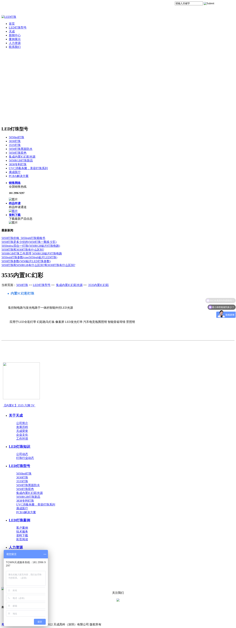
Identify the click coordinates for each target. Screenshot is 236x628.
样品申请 (15, 203)
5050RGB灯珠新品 (21, 160)
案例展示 (15, 39)
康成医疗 (15, 172)
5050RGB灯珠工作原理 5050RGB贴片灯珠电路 (31, 253)
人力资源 (15, 43)
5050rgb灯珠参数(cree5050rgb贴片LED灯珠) (29, 257)
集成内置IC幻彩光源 (22, 156)
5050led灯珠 (16, 137)
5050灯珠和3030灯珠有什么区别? (22, 249)
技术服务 (22, 531)
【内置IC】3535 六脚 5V (19, 405)
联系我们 (15, 46)
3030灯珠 (15, 141)
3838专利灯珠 (18, 164)
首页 (12, 23)
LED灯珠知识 (19, 446)
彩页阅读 (22, 539)
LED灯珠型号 (18, 27)
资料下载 (15, 214)
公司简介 (22, 423)
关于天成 (16, 415)
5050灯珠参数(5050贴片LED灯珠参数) (26, 261)
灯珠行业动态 (25, 457)
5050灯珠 (22, 285)
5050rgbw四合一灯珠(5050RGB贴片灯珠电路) (30, 245)
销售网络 (15, 182)
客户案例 (22, 527)
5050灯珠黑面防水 (20, 148)
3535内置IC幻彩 (98, 285)
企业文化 (22, 434)
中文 (220, 4)
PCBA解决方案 (19, 176)
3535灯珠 (15, 145)
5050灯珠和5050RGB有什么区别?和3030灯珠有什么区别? (38, 265)
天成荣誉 (22, 430)
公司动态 (22, 454)
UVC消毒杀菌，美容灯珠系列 (28, 168)
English (230, 4)
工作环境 (22, 438)
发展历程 (22, 427)
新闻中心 (15, 35)
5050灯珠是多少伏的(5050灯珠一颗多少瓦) (28, 241)
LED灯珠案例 (19, 520)
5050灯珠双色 (18, 152)
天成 (12, 31)
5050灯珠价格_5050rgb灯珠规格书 (23, 238)
